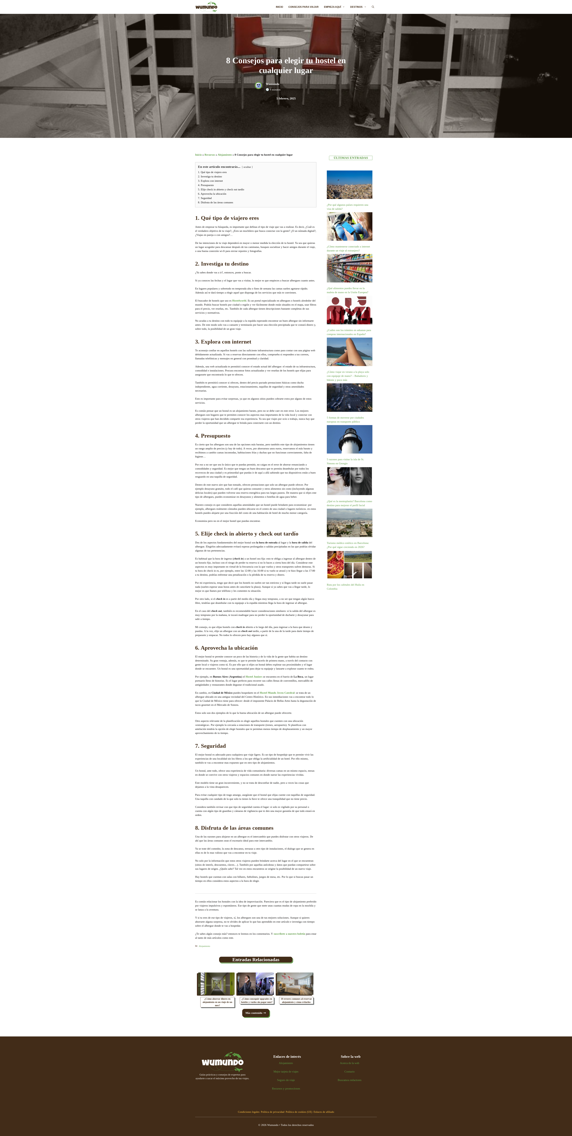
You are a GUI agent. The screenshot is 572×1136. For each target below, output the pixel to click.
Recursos (210, 154)
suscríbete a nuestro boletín (289, 933)
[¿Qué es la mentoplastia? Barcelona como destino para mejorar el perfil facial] (349, 481)
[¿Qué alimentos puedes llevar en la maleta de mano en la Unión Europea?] (349, 269)
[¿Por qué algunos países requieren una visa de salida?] (349, 185)
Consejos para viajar (303, 7)
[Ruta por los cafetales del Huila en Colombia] (349, 565)
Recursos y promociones (286, 1088)
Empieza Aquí (332, 7)
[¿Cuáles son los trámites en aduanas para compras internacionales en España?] (349, 310)
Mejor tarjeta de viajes (285, 1071)
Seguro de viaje (286, 1080)
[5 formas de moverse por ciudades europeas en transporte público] (349, 398)
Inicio (279, 7)
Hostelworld (239, 300)
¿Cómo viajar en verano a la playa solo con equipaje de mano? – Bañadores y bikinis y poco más (348, 375)
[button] (373, 7)
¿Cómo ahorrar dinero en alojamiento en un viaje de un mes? (217, 1002)
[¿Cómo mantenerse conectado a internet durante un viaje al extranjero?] (349, 227)
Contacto (349, 1071)
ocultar (247, 167)
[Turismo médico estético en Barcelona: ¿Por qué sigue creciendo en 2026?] (349, 523)
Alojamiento (225, 154)
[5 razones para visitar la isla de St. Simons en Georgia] (349, 440)
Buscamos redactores (349, 1080)
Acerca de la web (349, 1063)
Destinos (356, 7)
